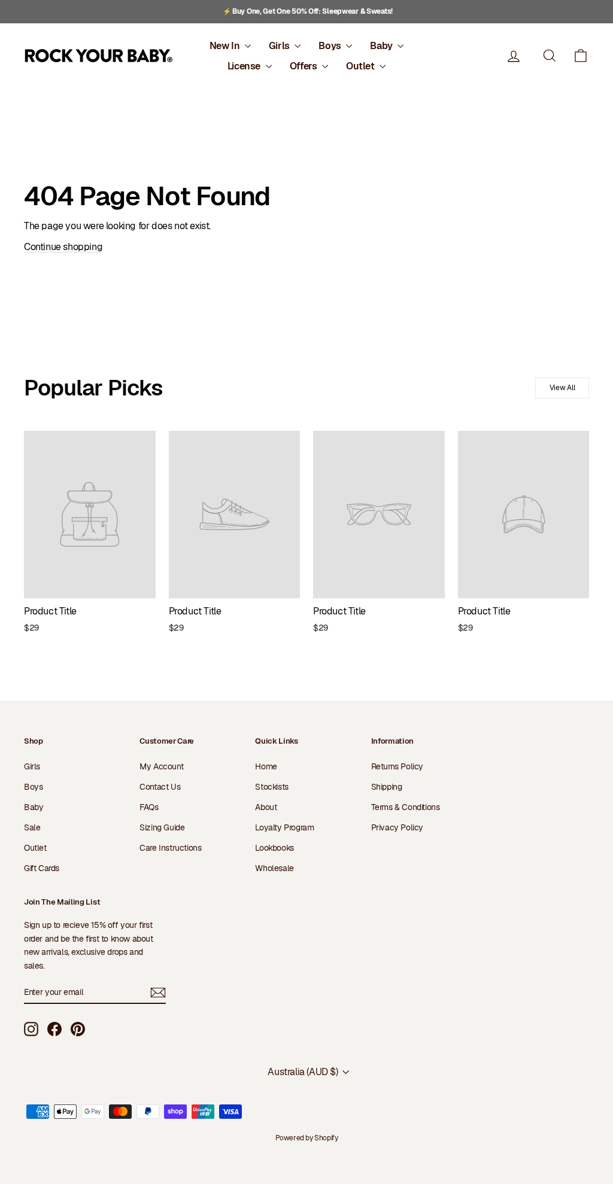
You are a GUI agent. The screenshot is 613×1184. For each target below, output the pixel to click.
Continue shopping (63, 247)
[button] (580, 56)
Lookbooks (274, 847)
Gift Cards (41, 868)
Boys (330, 45)
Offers (304, 66)
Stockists (271, 786)
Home (266, 766)
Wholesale (274, 868)
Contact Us (159, 786)
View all (562, 387)
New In (226, 45)
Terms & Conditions (405, 807)
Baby (382, 45)
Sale (32, 827)
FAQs (148, 807)
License (245, 66)
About (266, 807)
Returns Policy (397, 766)
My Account (161, 766)
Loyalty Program (284, 827)
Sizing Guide (161, 827)
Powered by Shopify (306, 1138)
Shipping (386, 786)
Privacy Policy (397, 827)
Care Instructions (170, 847)
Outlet (361, 66)
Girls (280, 45)
